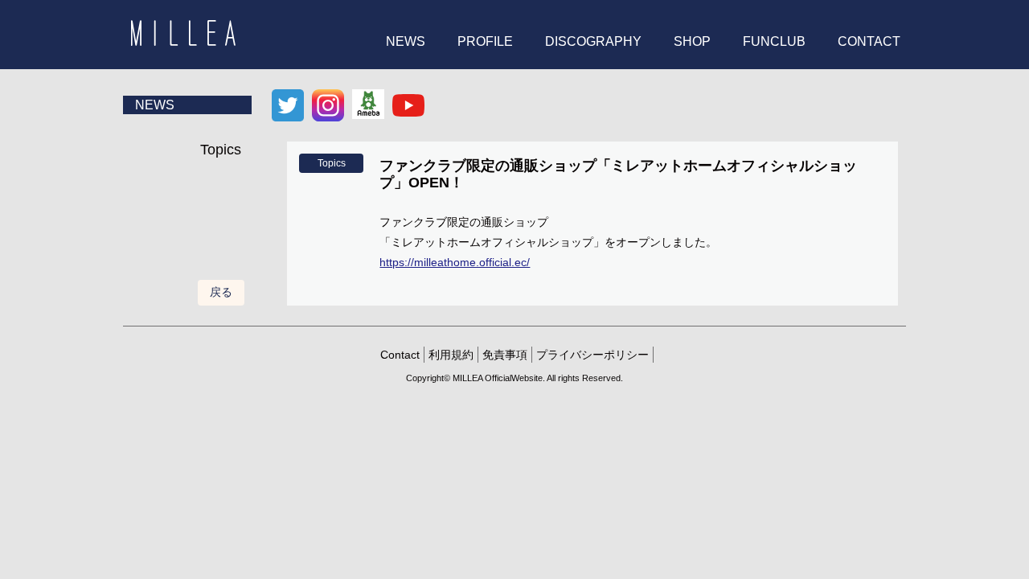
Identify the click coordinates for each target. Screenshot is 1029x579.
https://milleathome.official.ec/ (454, 262)
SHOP (692, 41)
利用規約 (451, 354)
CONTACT (869, 41)
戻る (221, 291)
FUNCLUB (774, 41)
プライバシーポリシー (592, 354)
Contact (400, 354)
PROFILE (485, 41)
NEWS (405, 41)
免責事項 (504, 354)
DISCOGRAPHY (593, 41)
